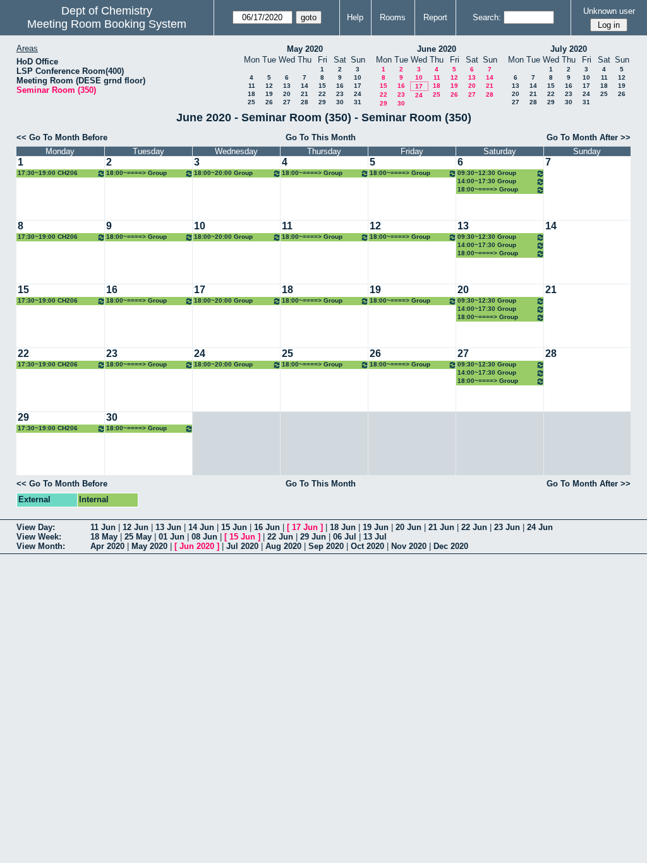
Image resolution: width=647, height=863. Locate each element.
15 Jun (234, 527)
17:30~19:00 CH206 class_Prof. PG (48, 173)
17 (357, 85)
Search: (487, 17)
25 (251, 102)
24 (357, 93)
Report (435, 17)
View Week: (38, 536)
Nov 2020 (408, 546)
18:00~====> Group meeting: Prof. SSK (400, 173)
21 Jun (441, 527)
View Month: (40, 546)
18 (251, 93)
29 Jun (313, 536)
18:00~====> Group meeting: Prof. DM (487, 190)
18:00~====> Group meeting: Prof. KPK (312, 173)
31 (357, 102)
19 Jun (376, 527)
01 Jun (171, 536)
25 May (138, 536)
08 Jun (204, 536)
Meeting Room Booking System (106, 24)
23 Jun (507, 527)
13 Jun (168, 527)
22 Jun (474, 527)
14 (304, 85)
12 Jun (135, 527)
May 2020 (305, 49)
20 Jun (408, 527)
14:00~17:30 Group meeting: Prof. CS (486, 182)
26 (269, 102)
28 (304, 102)
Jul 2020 (242, 546)
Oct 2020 (367, 546)
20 (287, 93)
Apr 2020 (107, 546)
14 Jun (201, 527)
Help (355, 17)
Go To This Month (321, 137)
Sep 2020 (326, 546)
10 (357, 77)
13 (287, 85)
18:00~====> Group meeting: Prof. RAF (136, 173)
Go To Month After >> (589, 137)
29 (322, 102)
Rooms (393, 17)
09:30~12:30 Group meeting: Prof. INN (486, 173)
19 (269, 93)
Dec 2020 (450, 546)
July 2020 (568, 49)
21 (304, 93)
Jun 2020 (196, 546)
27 (287, 102)
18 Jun (343, 527)
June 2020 (436, 49)
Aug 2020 (283, 546)
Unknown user (609, 11)
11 (251, 85)
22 (322, 93)
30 (340, 102)
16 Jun (267, 527)
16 (340, 85)
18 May (104, 536)
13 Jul (375, 536)
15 (322, 85)
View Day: (35, 527)
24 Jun (540, 527)
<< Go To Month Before (61, 137)
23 (340, 93)
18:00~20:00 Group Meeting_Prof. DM (223, 173)
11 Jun (103, 527)
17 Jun (305, 527)
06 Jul (344, 536)
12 (269, 85)
